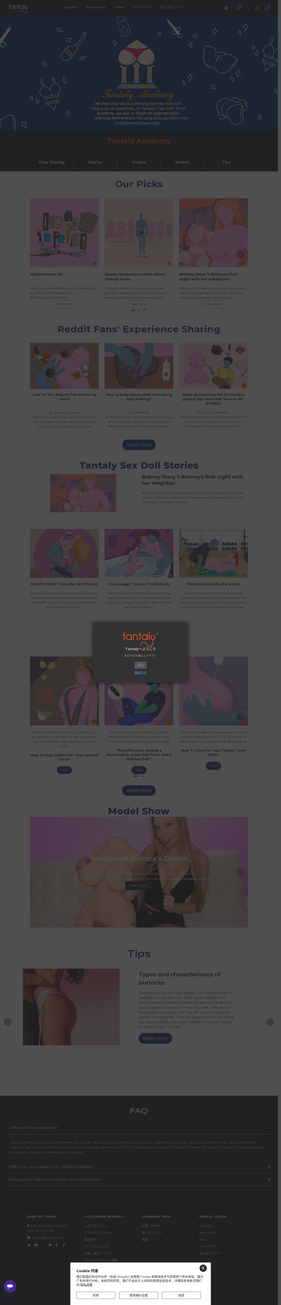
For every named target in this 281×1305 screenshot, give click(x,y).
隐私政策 (86, 1285)
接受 (181, 1295)
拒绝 (96, 1295)
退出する (140, 673)
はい (140, 665)
